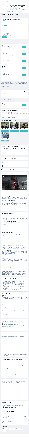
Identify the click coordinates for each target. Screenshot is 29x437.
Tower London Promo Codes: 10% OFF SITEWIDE (10, 162)
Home (2, 3)
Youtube (12, 253)
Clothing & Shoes (6, 3)
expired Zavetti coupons (15, 85)
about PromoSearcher (19, 315)
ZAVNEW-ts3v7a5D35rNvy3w (11, 9)
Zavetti (16, 8)
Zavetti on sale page (24, 219)
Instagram (15, 253)
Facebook (9, 253)
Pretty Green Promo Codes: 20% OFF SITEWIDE (10, 169)
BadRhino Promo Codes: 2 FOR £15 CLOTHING (10, 158)
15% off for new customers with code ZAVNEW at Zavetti (14, 231)
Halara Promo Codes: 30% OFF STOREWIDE (10, 165)
